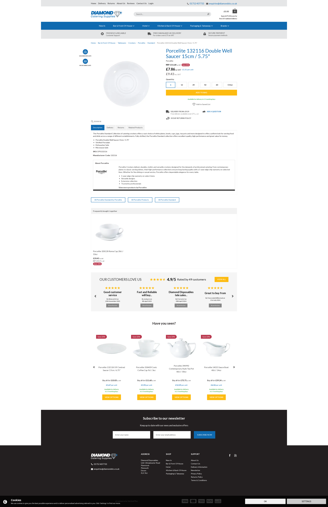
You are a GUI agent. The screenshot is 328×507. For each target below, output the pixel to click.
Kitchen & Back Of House (176, 470)
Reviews (131, 3)
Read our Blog (235, 455)
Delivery (110, 127)
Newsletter (195, 470)
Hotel (168, 467)
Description (97, 127)
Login (150, 3)
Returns (121, 127)
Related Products (136, 127)
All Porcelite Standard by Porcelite (108, 200)
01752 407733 (197, 3)
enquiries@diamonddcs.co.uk (223, 3)
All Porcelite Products (140, 200)
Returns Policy (197, 477)
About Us (195, 460)
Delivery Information (199, 467)
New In (169, 460)
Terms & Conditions (199, 480)
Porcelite (169, 61)
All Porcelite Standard (167, 200)
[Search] (208, 14)
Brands (224, 25)
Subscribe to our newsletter (164, 421)
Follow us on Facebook (229, 455)
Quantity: (170, 79)
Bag (226, 11)
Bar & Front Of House (174, 464)
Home (93, 3)
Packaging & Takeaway (175, 474)
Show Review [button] (112, 305)
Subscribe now (204, 435)
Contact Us (195, 464)
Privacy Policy (196, 474)
